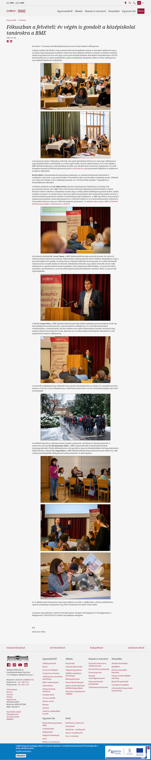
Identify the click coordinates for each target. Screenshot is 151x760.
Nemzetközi (117, 659)
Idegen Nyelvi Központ (75, 682)
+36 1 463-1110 (23, 684)
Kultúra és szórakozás (51, 742)
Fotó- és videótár (72, 736)
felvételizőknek (57, 647)
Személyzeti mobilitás (120, 685)
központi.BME (11, 20)
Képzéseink (70, 663)
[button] (64, 11)
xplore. (19, 3)
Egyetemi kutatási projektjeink (96, 682)
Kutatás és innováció (98, 659)
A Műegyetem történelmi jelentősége (52, 677)
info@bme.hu (28, 680)
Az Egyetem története (51, 673)
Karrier (10, 692)
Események (70, 726)
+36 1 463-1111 (23, 682)
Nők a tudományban (51, 682)
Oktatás (69, 659)
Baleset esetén (48, 701)
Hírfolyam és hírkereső (75, 723)
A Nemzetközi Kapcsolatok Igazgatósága (122, 689)
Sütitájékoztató (12, 714)
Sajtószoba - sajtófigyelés (75, 729)
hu (139, 3)
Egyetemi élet (49, 718)
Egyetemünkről (50, 659)
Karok (45, 667)
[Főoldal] (17, 658)
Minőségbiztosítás (73, 679)
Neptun (45, 704)
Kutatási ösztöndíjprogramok (97, 677)
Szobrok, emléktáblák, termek (51, 712)
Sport (45, 738)
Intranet (10, 694)
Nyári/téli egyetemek (120, 681)
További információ (23, 751)
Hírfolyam (22, 20)
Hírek (68, 718)
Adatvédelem (48, 686)
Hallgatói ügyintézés (74, 670)
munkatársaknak (136, 647)
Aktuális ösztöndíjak (119, 663)
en (143, 3)
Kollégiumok (48, 732)
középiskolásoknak (16, 647)
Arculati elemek (13, 717)
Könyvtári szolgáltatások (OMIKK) (75, 692)
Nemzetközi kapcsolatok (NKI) (52, 724)
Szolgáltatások (48, 729)
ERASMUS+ (116, 667)
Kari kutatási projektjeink (99, 669)
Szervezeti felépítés (50, 670)
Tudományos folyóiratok (98, 687)
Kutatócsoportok (95, 672)
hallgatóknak (96, 647)
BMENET (10, 719)
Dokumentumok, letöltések (49, 690)
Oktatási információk (74, 667)
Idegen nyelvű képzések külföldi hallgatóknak (75, 687)
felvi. (10, 3)
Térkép (9, 697)
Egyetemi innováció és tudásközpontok (97, 664)
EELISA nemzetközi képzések (119, 671)
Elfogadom (21, 756)
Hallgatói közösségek (51, 735)
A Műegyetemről (49, 663)
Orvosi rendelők (49, 698)
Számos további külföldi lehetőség (121, 677)
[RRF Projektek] (126, 752)
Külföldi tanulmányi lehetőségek (73, 674)
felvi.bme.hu (78, 168)
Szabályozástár (48, 695)
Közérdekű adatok (14, 712)
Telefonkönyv (12, 689)
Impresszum (11, 699)
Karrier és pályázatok (74, 733)
